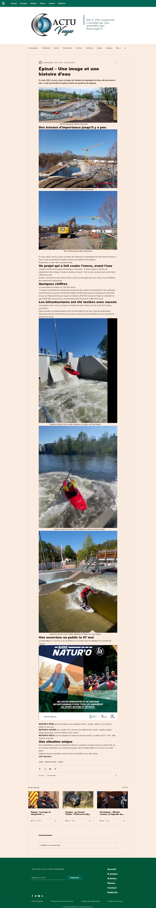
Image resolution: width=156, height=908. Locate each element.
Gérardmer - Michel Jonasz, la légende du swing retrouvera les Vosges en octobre (111, 813)
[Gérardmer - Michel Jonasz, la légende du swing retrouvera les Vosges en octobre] (112, 799)
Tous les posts (33, 48)
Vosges (60, 761)
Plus (117, 48)
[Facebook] (32, 896)
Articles (112, 878)
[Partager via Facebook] (40, 769)
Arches (78, 48)
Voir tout (125, 787)
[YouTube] (39, 896)
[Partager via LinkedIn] (50, 769)
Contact (112, 888)
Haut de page (3, 898)
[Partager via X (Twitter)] (45, 769)
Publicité (112, 892)
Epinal (56, 48)
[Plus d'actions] (116, 62)
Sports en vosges (50, 761)
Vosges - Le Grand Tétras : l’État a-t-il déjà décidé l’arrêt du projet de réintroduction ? (77, 813)
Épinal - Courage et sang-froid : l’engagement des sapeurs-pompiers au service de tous (42, 813)
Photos (111, 883)
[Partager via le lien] (55, 769)
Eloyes (99, 48)
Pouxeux (109, 48)
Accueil (111, 869)
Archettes (89, 48)
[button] (125, 48)
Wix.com (89, 907)
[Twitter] (35, 896)
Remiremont (67, 48)
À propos (112, 874)
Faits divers (46, 48)
